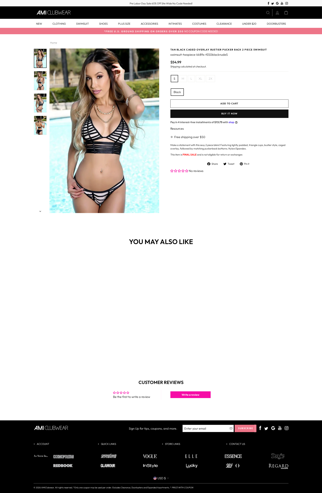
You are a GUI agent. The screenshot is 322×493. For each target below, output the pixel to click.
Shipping (175, 66)
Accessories (149, 23)
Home (53, 42)
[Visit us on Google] (277, 3)
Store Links (172, 444)
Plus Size (124, 23)
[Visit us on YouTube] (282, 3)
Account (42, 444)
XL (200, 79)
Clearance (224, 23)
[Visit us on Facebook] (268, 3)
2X (210, 79)
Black (177, 92)
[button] (179, 171)
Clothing (59, 23)
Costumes (199, 23)
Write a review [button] (190, 394)
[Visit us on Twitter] (272, 4)
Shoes (103, 23)
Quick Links (108, 444)
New (39, 23)
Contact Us (237, 444)
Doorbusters (276, 23)
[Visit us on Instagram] (286, 3)
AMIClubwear (47, 487)
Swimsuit (82, 23)
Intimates (175, 23)
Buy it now (229, 113)
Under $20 (249, 23)
